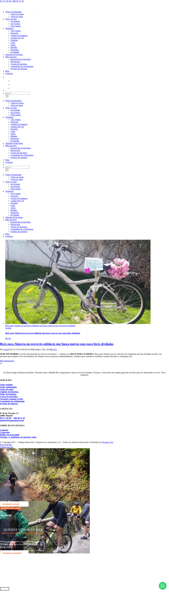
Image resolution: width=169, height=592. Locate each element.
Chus (5, 349)
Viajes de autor (6, 389)
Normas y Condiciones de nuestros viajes (18, 437)
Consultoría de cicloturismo (12, 401)
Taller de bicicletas (8, 394)
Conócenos (5, 432)
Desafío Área (107, 442)
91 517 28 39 (5, 1)
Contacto (4, 430)
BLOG (8, 338)
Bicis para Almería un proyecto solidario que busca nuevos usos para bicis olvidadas (40, 326)
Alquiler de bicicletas (9, 392)
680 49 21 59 (18, 1)
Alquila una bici (6, 447)
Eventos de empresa (9, 404)
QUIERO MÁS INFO (11, 508)
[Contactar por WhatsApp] (162, 585)
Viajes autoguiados (8, 387)
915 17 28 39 (5, 418)
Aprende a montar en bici (11, 399)
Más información (7, 361)
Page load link (6, 445)
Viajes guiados (6, 385)
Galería (8, 328)
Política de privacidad (9, 435)
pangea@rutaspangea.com (12, 420)
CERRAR (4, 589)
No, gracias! (6, 515)
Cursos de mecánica (9, 396)
